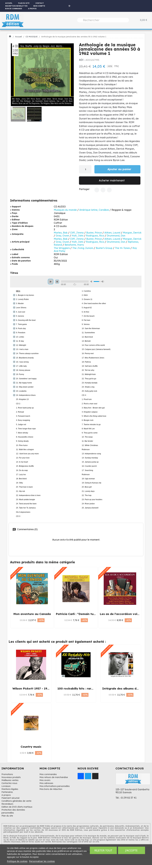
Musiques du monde (65, 209)
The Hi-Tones (122, 248)
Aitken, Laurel (112, 232)
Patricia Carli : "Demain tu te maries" (82, 614)
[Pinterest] (109, 190)
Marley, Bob (61, 232)
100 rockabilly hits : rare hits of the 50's (86, 688)
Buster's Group (104, 248)
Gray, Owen (62, 235)
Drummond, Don (116, 235)
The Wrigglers (62, 248)
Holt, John (77, 235)
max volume (102, 281)
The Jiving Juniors (82, 248)
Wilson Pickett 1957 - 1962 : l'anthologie (41, 688)
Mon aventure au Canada (32, 614)
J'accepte (131, 850)
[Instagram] (95, 776)
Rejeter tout (103, 850)
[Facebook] (96, 190)
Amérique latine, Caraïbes (94, 209)
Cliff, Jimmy (77, 232)
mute (91, 281)
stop (57, 282)
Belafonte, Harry (74, 244)
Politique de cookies (17, 861)
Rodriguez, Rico (95, 235)
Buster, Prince (94, 232)
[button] (14, 75)
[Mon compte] (61, 6)
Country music (31, 746)
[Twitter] (103, 190)
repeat (75, 284)
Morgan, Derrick (132, 232)
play (51, 282)
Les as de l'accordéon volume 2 (123, 614)
